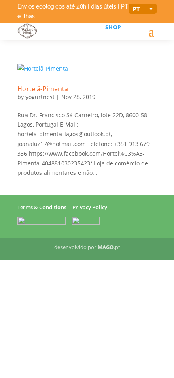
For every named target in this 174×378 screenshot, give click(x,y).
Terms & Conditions (41, 207)
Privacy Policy (89, 207)
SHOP (113, 27)
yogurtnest (40, 97)
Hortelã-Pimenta (42, 88)
